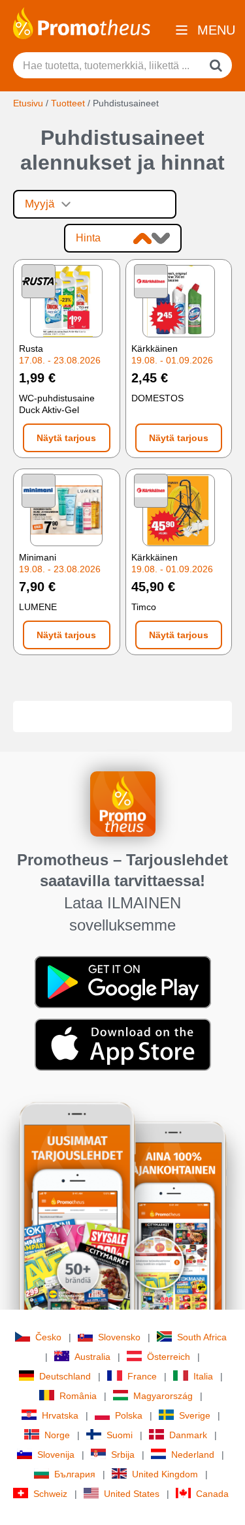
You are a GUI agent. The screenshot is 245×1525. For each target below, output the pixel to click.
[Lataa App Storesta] (123, 1044)
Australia (92, 1356)
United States (131, 1493)
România (78, 1396)
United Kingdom (165, 1474)
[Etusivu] (81, 22)
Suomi (119, 1435)
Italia (203, 1376)
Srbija (123, 1454)
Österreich (168, 1356)
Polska (128, 1415)
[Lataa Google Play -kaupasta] (123, 981)
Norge (57, 1435)
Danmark (188, 1435)
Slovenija (55, 1454)
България (74, 1474)
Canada (212, 1493)
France (142, 1376)
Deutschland (65, 1376)
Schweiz (50, 1493)
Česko (48, 1337)
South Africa (202, 1337)
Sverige (194, 1415)
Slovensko (119, 1337)
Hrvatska (60, 1415)
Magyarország (163, 1396)
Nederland (192, 1454)
